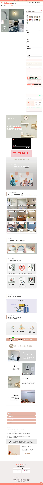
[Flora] (41, 483)
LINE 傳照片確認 (30, 86)
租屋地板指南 (24, 479)
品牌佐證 (22, 480)
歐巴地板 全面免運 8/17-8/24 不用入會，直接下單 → (21, 0)
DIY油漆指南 (16, 480)
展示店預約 (18, 479)
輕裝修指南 (19, 480)
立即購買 (38, 84)
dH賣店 (1, 5)
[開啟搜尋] (35, 2)
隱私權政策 (28, 480)
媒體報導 (33, 2)
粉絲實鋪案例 (14, 479)
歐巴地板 (28, 2)
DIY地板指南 (21, 479)
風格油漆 (30, 2)
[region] (12, 20)
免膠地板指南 (28, 479)
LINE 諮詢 (40, 95)
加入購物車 (31, 84)
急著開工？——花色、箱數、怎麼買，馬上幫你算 (34, 107)
